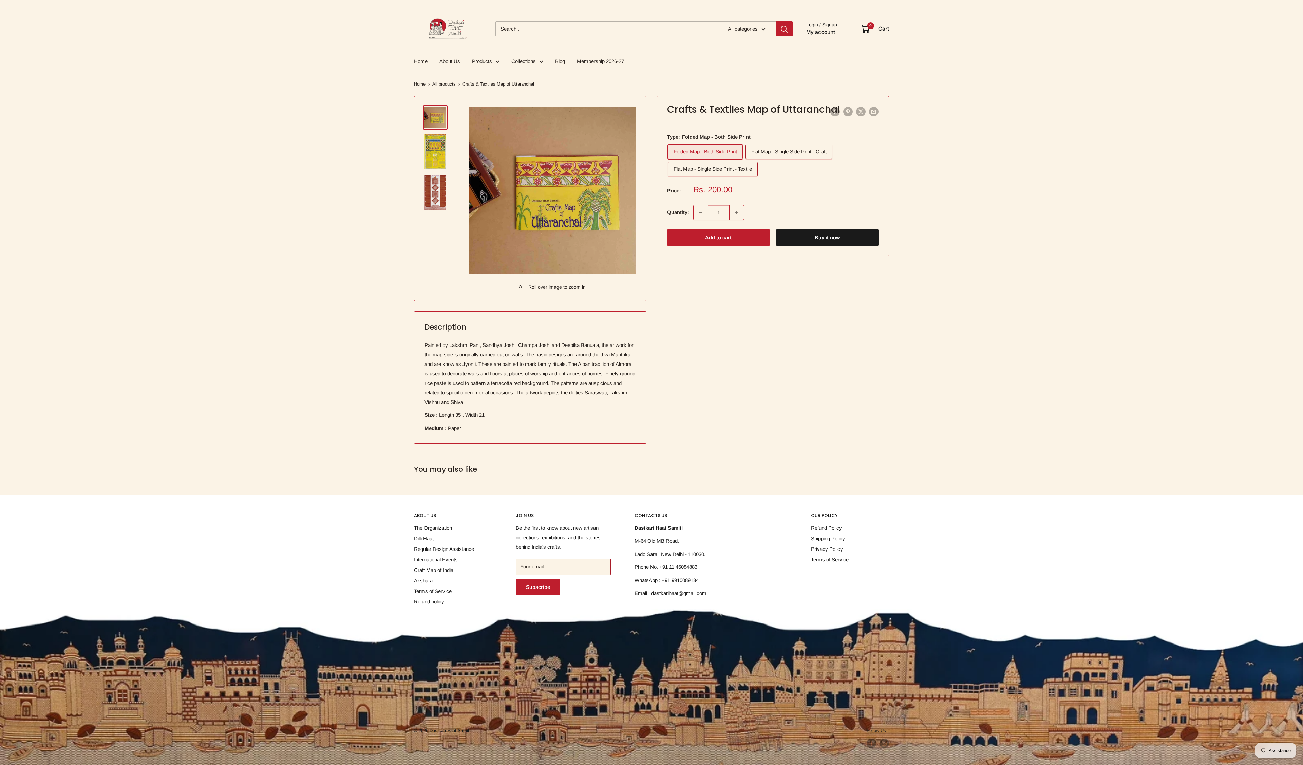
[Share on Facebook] (835, 111)
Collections (523, 61)
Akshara (423, 580)
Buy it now (827, 238)
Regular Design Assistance (444, 549)
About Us (449, 61)
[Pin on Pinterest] (848, 111)
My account (820, 32)
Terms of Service (433, 591)
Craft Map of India (433, 570)
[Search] (784, 28)
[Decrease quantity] (701, 213)
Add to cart (718, 238)
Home (421, 61)
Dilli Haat (424, 538)
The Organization (433, 528)
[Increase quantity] (737, 213)
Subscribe (538, 587)
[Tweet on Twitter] (861, 111)
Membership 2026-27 (600, 61)
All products (444, 84)
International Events (436, 559)
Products (482, 61)
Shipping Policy (828, 538)
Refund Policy (826, 528)
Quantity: (678, 213)
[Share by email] (874, 111)
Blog (560, 61)
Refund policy (429, 601)
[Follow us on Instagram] (884, 743)
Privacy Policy (827, 549)
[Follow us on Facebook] (871, 743)
